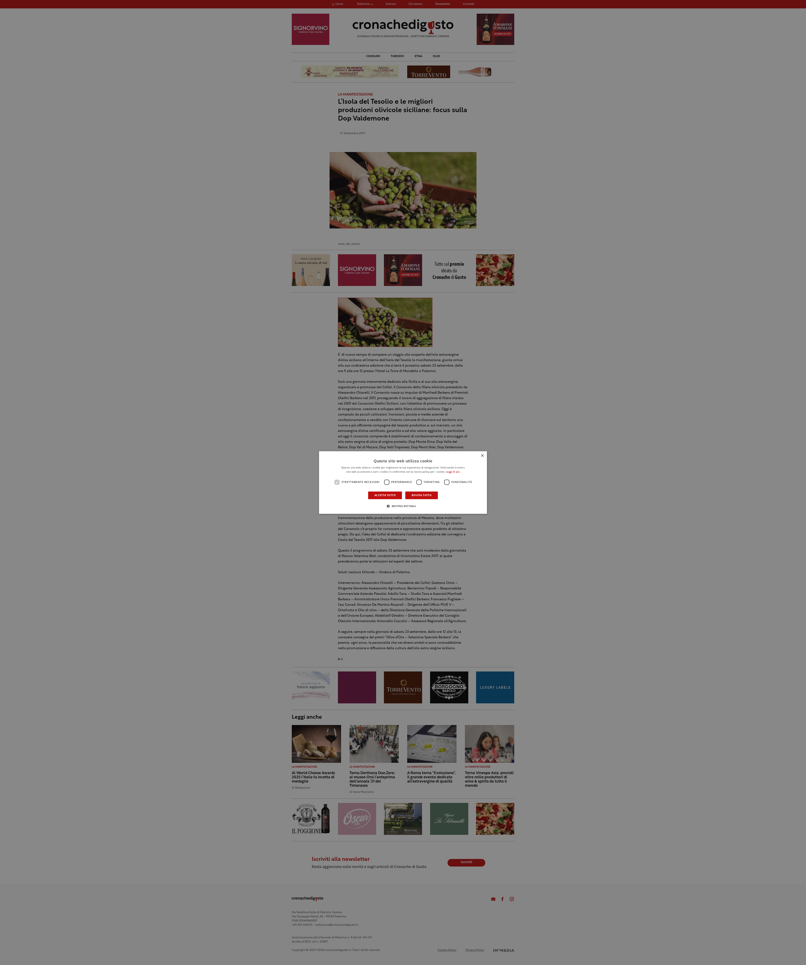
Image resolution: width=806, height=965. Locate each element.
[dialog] (403, 482)
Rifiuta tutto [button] (422, 495)
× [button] (482, 455)
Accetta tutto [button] (385, 495)
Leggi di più (453, 472)
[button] (403, 506)
